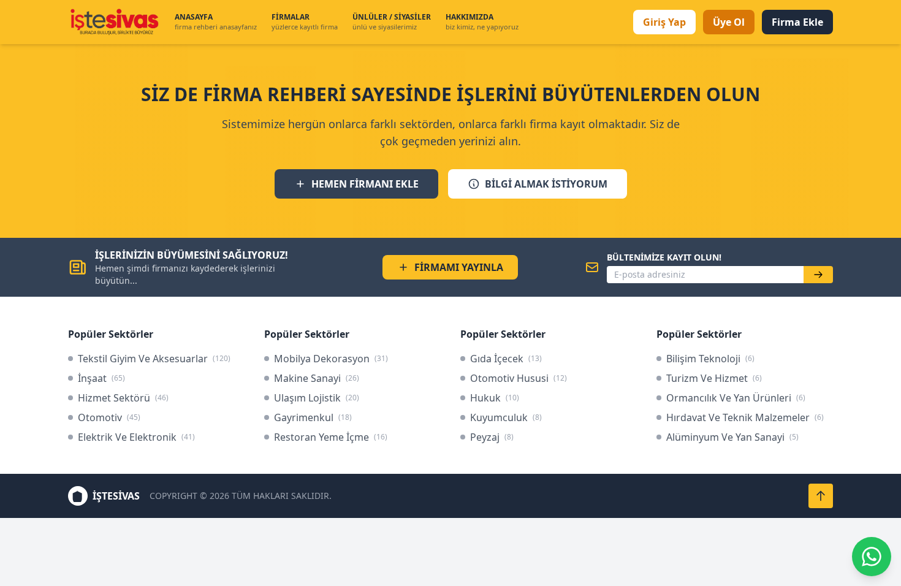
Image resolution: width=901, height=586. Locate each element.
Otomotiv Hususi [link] (518, 378)
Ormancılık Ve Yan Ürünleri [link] (735, 398)
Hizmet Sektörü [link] (123, 398)
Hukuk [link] (494, 398)
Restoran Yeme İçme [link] (330, 437)
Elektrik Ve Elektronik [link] (136, 437)
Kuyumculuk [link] (506, 417)
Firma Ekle (797, 22)
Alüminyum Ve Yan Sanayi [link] (732, 437)
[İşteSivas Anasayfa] (114, 22)
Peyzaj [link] (492, 437)
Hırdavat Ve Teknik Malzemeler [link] (745, 417)
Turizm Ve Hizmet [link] (714, 378)
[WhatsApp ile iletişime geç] (871, 556)
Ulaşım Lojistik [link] (316, 398)
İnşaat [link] (101, 378)
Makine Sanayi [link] (316, 378)
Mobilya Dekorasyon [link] (331, 358)
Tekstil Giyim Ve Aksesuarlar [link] (154, 358)
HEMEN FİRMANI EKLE (365, 184)
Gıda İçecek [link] (506, 358)
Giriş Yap (664, 22)
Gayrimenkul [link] (313, 417)
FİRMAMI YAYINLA (458, 267)
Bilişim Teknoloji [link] (710, 358)
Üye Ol (729, 22)
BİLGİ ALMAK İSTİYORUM (546, 184)
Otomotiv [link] (109, 417)
